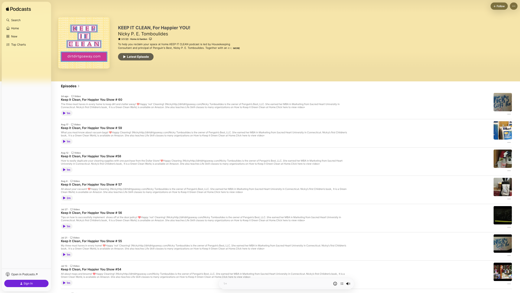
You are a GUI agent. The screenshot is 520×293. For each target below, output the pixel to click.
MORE (236, 48)
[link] (70, 86)
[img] (18, 9)
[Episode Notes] (335, 283)
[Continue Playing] (341, 283)
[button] (26, 20)
